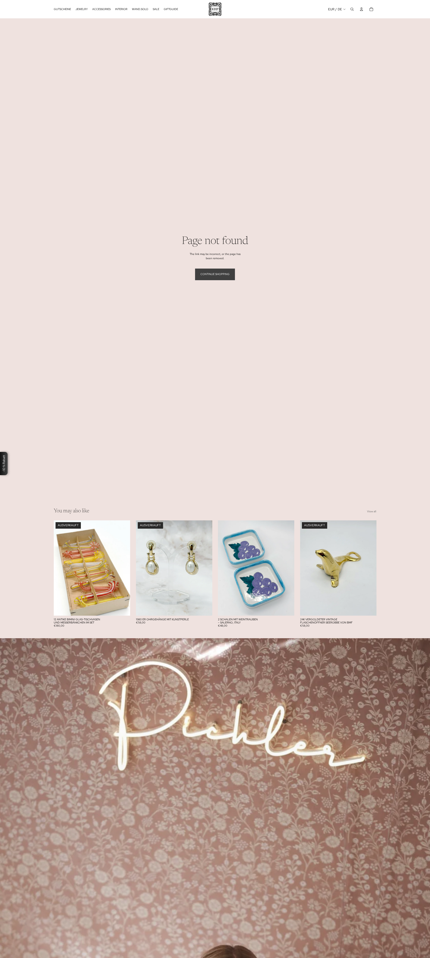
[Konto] (361, 9)
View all (371, 511)
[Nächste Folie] (123, 568)
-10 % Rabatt (4, 463)
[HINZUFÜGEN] (287, 609)
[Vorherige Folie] (60, 568)
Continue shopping (215, 274)
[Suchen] (352, 9)
